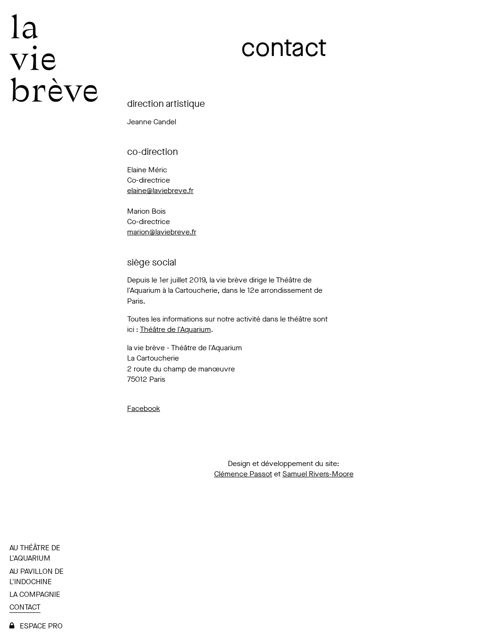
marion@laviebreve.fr (161, 232)
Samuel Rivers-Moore (317, 474)
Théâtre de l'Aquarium (175, 329)
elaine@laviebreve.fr (160, 190)
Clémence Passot (243, 474)
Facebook (143, 408)
